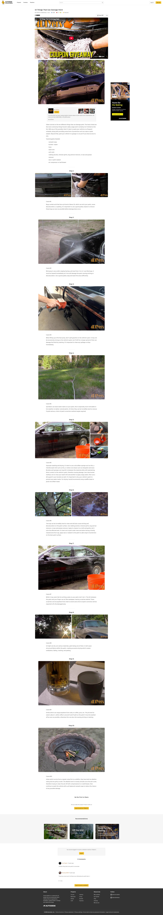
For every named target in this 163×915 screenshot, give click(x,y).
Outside (81, 898)
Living (80, 896)
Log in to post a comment (81, 885)
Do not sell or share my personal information (94, 912)
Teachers (32, 2)
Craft (72, 900)
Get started (96, 896)
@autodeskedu (116, 897)
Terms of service (60, 912)
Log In (152, 2)
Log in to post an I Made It (81, 808)
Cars (49, 12)
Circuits (72, 894)
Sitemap (96, 900)
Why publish (97, 894)
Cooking (81, 894)
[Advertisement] (120, 101)
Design (72, 898)
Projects (19, 2)
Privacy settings (78, 912)
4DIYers (38, 12)
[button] (107, 15)
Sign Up (158, 2)
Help (95, 898)
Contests (25, 2)
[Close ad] (129, 83)
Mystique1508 (65, 872)
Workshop (43, 12)
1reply (61, 880)
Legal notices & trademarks (112, 912)
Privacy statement (69, 912)
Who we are (96, 902)
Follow (56, 112)
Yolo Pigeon (64, 863)
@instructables (116, 894)
